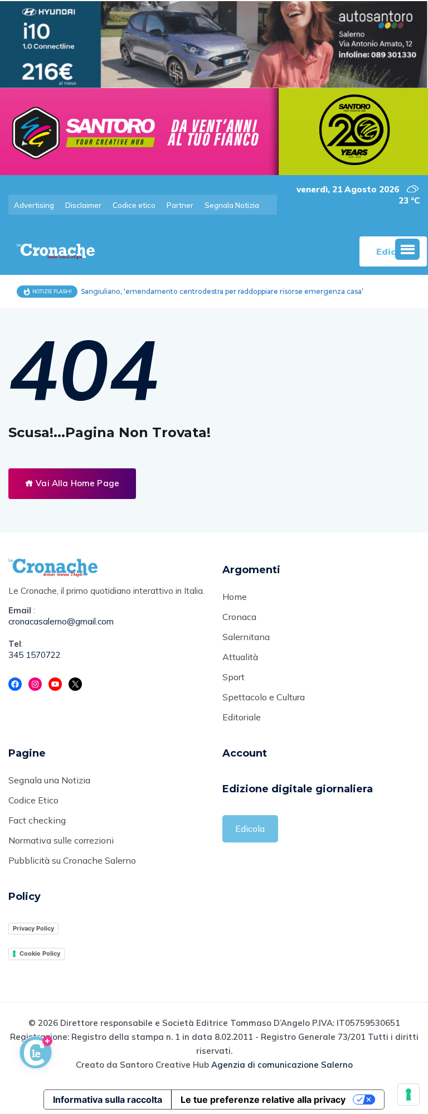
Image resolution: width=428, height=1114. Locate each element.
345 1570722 (34, 655)
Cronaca (239, 616)
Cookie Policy (40, 953)
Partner (180, 205)
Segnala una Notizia (49, 780)
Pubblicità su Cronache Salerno (72, 860)
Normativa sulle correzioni (61, 840)
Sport (233, 676)
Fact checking (37, 820)
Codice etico (134, 205)
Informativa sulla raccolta (107, 1099)
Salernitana (246, 636)
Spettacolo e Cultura (263, 697)
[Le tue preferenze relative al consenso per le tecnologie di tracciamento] (408, 1094)
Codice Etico (33, 800)
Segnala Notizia (232, 205)
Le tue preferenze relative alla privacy (263, 1099)
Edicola (250, 828)
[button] (407, 249)
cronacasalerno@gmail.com (61, 621)
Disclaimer (83, 205)
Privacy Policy (33, 928)
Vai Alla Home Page (76, 483)
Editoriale (241, 717)
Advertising (34, 205)
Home (234, 596)
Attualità (240, 656)
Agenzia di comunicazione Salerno (282, 1064)
